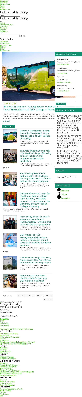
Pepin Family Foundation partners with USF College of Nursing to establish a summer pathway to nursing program (35, 177)
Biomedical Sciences (8, 358)
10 (38, 296)
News (2, 6)
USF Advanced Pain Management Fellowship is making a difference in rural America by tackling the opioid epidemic (35, 240)
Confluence (4, 394)
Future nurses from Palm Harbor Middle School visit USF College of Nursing (33, 278)
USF (3, 8)
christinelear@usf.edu (63, 82)
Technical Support (7, 385)
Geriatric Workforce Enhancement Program (17, 342)
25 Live (3, 338)
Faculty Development (8, 375)
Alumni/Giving (5, 368)
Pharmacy (4, 353)
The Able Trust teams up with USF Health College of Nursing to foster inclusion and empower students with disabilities (35, 155)
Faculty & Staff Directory (9, 365)
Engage (3, 30)
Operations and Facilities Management (15, 344)
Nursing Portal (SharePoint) (11, 389)
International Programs (9, 337)
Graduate (3, 26)
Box (1, 396)
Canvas (3, 392)
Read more (6, 121)
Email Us (3, 380)
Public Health (5, 351)
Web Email (4, 340)
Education (4, 41)
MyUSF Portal (5, 390)
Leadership (4, 335)
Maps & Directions (7, 381)
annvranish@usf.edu (63, 91)
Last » (49, 299)
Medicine (3, 348)
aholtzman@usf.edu (63, 64)
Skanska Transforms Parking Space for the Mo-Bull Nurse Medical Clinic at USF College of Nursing (35, 134)
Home (2, 23)
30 (47, 296)
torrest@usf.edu (62, 73)
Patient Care (5, 4)
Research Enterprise (8, 366)
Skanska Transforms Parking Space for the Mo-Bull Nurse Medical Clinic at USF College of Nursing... (32, 108)
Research (3, 2)
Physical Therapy (7, 357)
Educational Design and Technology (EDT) (17, 372)
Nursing (3, 349)
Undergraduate (6, 24)
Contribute (5, 9)
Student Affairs (6, 383)
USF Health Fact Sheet (9, 333)
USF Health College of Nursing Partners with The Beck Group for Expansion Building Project (35, 260)
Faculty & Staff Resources (10, 370)
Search (23, 36)
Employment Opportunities (11, 373)
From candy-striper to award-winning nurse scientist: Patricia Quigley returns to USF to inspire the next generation (36, 220)
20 (42, 296)
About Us (3, 31)
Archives (60, 177)
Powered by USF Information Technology (16, 329)
